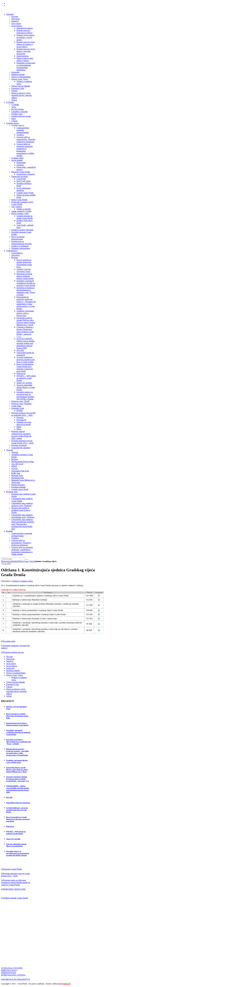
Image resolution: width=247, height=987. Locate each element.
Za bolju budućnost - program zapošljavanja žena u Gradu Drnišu (17, 810)
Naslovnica (5, 561)
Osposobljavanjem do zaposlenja (18, 803)
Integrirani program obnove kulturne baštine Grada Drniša (17, 724)
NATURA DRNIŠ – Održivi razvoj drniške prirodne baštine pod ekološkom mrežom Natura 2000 (17, 789)
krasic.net (66, 984)
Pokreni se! (10, 826)
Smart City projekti (13, 839)
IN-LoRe (9, 797)
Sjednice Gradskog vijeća (22, 581)
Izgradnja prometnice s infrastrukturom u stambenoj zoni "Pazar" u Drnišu (18, 742)
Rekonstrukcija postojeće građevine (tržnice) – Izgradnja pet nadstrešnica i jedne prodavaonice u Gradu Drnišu (17, 752)
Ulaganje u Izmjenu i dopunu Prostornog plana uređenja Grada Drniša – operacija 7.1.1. (17, 779)
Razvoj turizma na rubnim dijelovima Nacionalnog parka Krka (17, 716)
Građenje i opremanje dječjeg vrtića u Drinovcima (17, 761)
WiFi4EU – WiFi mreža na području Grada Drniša (16, 833)
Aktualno (14, 561)
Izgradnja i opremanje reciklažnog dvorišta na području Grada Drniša (18, 732)
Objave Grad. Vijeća (26, 561)
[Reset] (26, 559)
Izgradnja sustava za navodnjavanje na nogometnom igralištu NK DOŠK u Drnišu (17, 853)
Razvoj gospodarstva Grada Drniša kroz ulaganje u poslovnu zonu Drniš (18, 819)
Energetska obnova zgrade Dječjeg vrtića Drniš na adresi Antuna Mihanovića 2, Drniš (17, 770)
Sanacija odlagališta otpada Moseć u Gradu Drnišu (16, 845)
